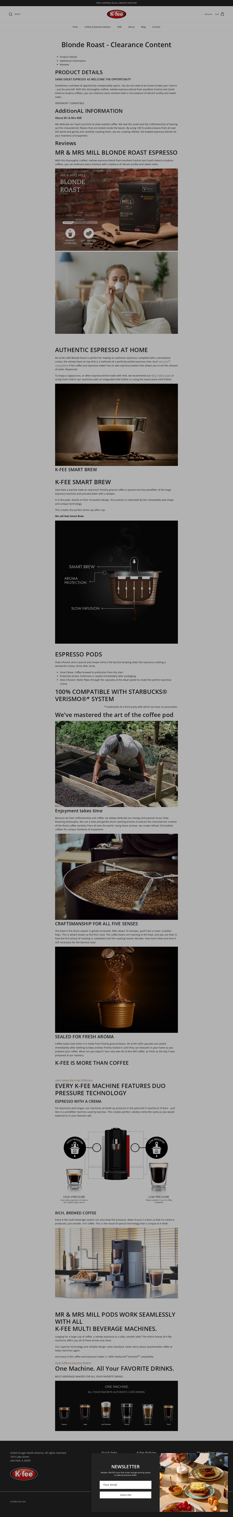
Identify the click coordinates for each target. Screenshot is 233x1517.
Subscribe (125, 1494)
